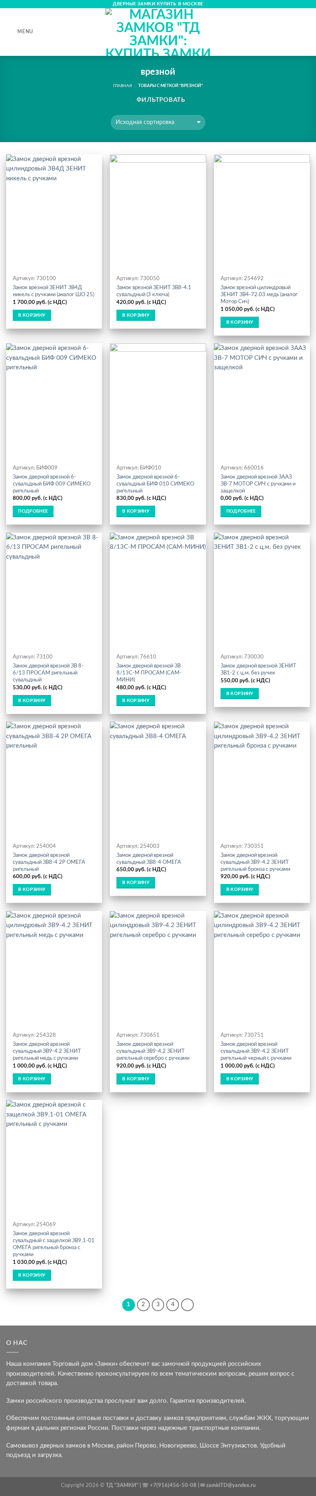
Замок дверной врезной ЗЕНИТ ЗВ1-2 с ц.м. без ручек (258, 669)
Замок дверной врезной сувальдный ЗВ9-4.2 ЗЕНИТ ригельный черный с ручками (256, 1051)
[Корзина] (306, 32)
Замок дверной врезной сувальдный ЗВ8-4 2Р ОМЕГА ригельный (49, 862)
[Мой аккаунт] (292, 32)
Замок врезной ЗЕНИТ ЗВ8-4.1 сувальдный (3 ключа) (153, 291)
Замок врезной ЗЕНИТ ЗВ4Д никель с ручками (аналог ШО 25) (53, 291)
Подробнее (33, 511)
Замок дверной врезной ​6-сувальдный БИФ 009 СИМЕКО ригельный (52, 484)
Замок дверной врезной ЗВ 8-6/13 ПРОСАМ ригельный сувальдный (48, 673)
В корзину (31, 315)
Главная (122, 86)
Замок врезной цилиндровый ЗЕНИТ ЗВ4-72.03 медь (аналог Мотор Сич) (259, 294)
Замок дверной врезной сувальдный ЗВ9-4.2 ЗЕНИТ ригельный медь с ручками (47, 1051)
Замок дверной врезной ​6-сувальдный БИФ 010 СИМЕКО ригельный (155, 484)
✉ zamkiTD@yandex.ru (228, 1485)
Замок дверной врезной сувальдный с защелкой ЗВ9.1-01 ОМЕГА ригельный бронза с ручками (54, 1244)
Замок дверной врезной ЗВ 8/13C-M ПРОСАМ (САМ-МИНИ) (148, 673)
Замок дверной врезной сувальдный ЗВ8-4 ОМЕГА (148, 858)
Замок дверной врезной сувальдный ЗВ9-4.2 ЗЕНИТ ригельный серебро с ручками (152, 1051)
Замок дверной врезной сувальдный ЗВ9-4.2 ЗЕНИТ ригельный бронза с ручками (255, 862)
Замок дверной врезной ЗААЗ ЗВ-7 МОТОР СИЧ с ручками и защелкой (258, 484)
